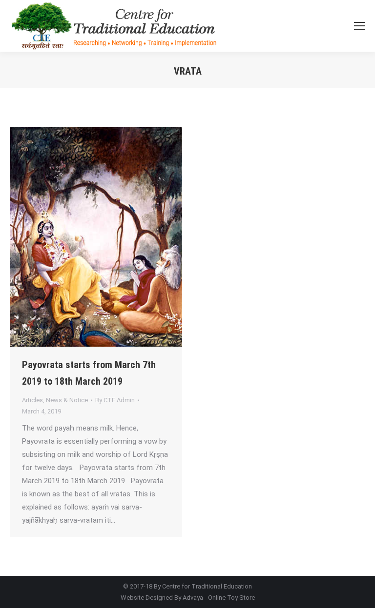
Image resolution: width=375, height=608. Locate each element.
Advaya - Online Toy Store (219, 597)
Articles (32, 400)
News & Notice (67, 400)
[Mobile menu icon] (359, 26)
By (115, 400)
